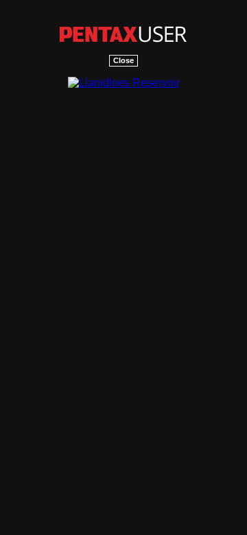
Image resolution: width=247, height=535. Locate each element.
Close (123, 60)
